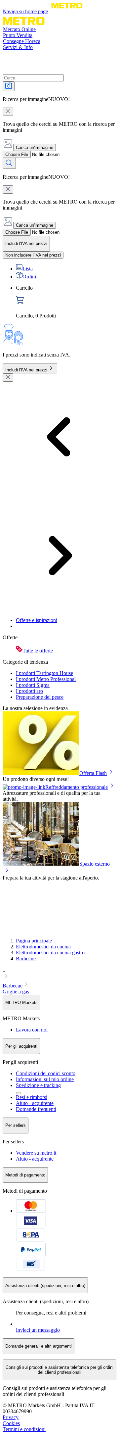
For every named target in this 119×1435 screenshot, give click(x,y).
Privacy (11, 1417)
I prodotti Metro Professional (46, 679)
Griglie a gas (16, 991)
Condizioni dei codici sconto (45, 1073)
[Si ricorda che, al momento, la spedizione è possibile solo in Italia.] (18, 1093)
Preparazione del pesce (39, 697)
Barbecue (26, 958)
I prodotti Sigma (33, 685)
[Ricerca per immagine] (9, 86)
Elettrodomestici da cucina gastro (50, 952)
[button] (59, 974)
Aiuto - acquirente (35, 1103)
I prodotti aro (29, 691)
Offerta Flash (93, 773)
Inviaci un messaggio (38, 1330)
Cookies (11, 1423)
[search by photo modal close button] (8, 112)
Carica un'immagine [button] (34, 147)
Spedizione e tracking (38, 1085)
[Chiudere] (8, 377)
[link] (66, 302)
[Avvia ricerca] (9, 163)
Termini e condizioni (24, 1429)
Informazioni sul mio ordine (45, 1079)
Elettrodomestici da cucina (43, 946)
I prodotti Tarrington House (44, 673)
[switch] (33, 255)
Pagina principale (34, 940)
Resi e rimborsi (31, 1097)
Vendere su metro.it (36, 1153)
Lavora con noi (32, 1029)
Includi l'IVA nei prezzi (26, 369)
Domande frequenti (36, 1109)
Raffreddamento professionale (76, 787)
